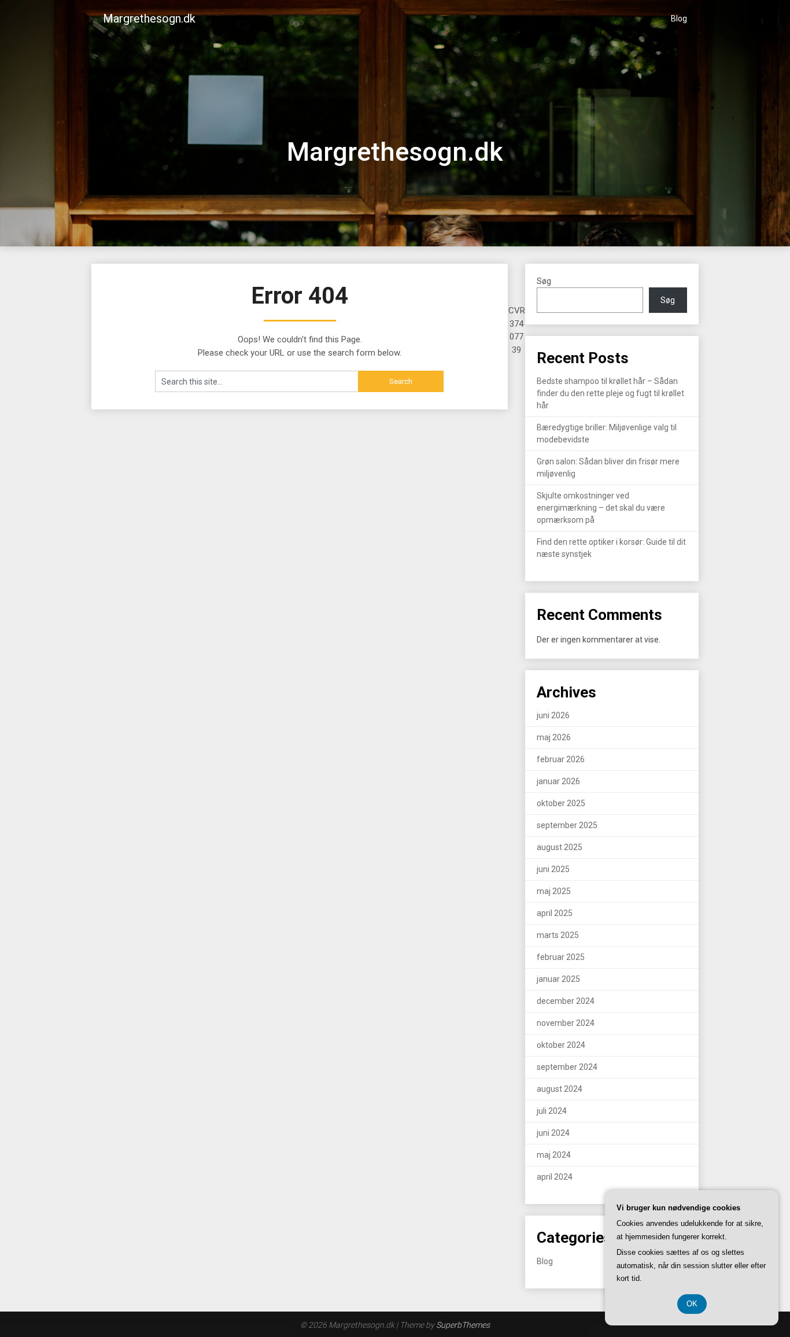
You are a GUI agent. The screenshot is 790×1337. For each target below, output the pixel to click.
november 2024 (566, 1023)
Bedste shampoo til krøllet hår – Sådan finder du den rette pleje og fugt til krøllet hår (610, 393)
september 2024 (567, 1067)
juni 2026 (553, 715)
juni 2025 (553, 869)
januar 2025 (558, 979)
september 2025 (567, 825)
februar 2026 (561, 759)
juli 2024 (552, 1111)
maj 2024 (554, 1154)
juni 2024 (553, 1132)
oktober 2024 (561, 1045)
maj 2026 (554, 737)
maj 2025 (554, 891)
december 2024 (566, 1001)
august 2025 (559, 847)
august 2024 (559, 1089)
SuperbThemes (463, 1324)
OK (691, 1303)
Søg (544, 281)
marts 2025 (558, 935)
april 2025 (555, 913)
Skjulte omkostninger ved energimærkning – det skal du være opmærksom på (601, 508)
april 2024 (555, 1176)
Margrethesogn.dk (149, 18)
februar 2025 (561, 957)
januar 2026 (558, 781)
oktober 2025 (561, 803)
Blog (679, 18)
